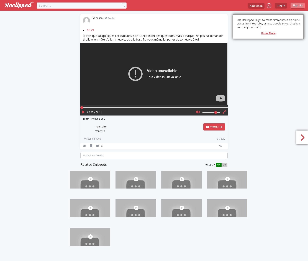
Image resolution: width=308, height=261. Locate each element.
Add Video (256, 5)
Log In (281, 5)
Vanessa (98, 18)
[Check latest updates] (269, 5)
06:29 (90, 30)
